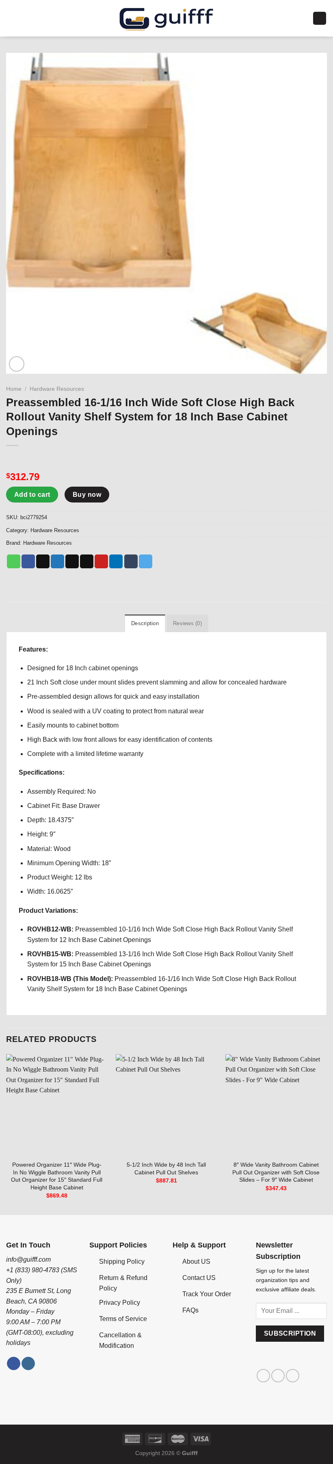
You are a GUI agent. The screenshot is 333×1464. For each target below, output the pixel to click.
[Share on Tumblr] (131, 561)
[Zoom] (17, 364)
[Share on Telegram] (145, 561)
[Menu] (11, 18)
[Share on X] (43, 561)
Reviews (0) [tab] (187, 623)
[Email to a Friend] (86, 561)
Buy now (87, 494)
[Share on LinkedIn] (116, 561)
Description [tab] (145, 623)
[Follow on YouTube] (292, 1375)
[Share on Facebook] (28, 561)
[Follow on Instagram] (28, 1364)
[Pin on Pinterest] (101, 561)
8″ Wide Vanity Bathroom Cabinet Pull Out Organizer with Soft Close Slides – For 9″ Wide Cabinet (276, 1172)
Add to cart (32, 494)
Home (14, 389)
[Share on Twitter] (57, 561)
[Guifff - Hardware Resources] (166, 18)
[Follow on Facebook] (13, 1364)
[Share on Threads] (72, 561)
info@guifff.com (28, 1259)
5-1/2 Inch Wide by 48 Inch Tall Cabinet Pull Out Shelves (166, 1168)
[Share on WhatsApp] (13, 561)
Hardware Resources (57, 389)
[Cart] (319, 18)
